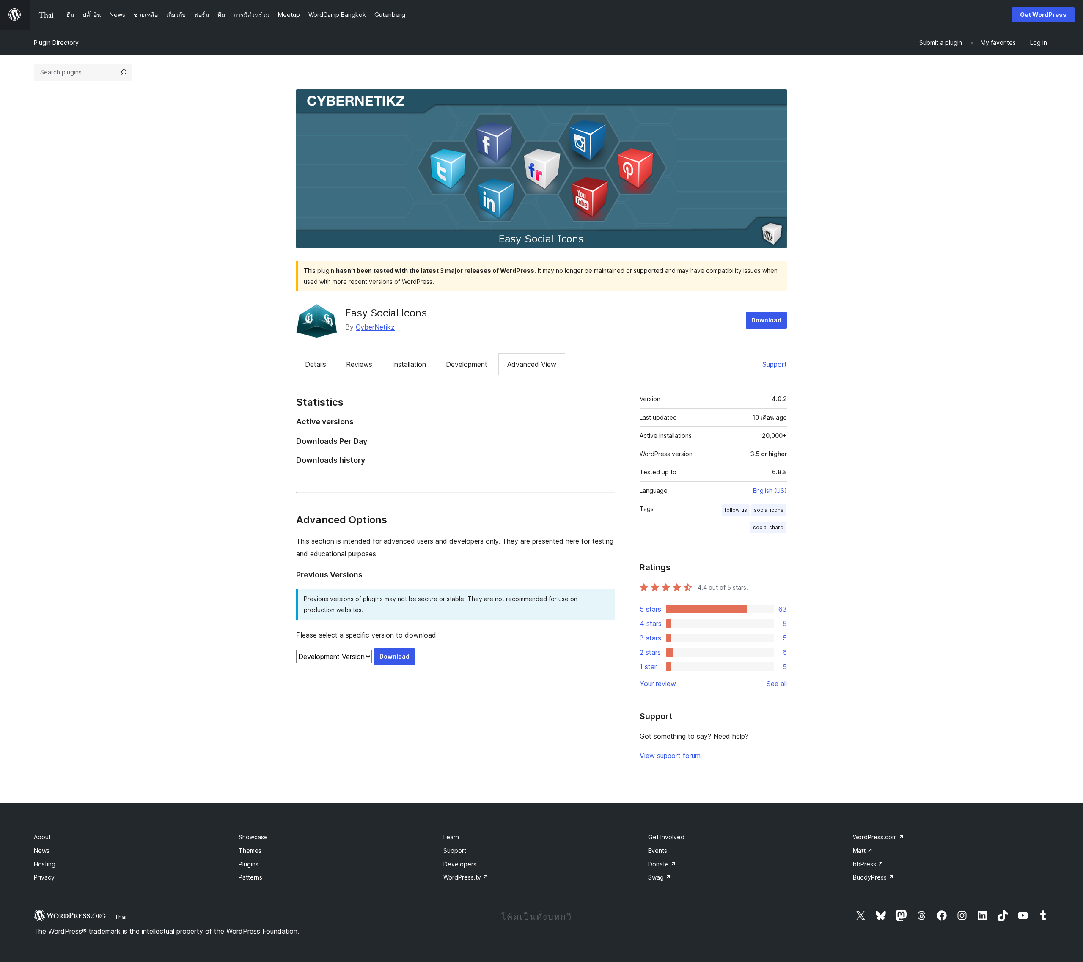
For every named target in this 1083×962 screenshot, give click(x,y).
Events (657, 850)
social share (768, 527)
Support (774, 364)
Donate (662, 864)
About (42, 837)
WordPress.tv (465, 877)
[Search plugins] (123, 72)
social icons (768, 510)
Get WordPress (1043, 14)
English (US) (770, 490)
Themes (250, 850)
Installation (409, 364)
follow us (736, 510)
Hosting (44, 864)
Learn (451, 837)
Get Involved (666, 837)
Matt (863, 850)
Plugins (248, 864)
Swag (659, 877)
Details (315, 364)
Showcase (253, 837)
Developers (459, 864)
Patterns (250, 877)
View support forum (670, 755)
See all (777, 683)
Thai (120, 916)
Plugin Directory (56, 42)
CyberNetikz (375, 327)
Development (466, 364)
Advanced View (531, 364)
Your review (658, 683)
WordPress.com (878, 837)
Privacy (44, 877)
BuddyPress (873, 877)
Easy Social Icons (386, 313)
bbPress (868, 864)
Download (766, 320)
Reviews (359, 364)
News (41, 850)
